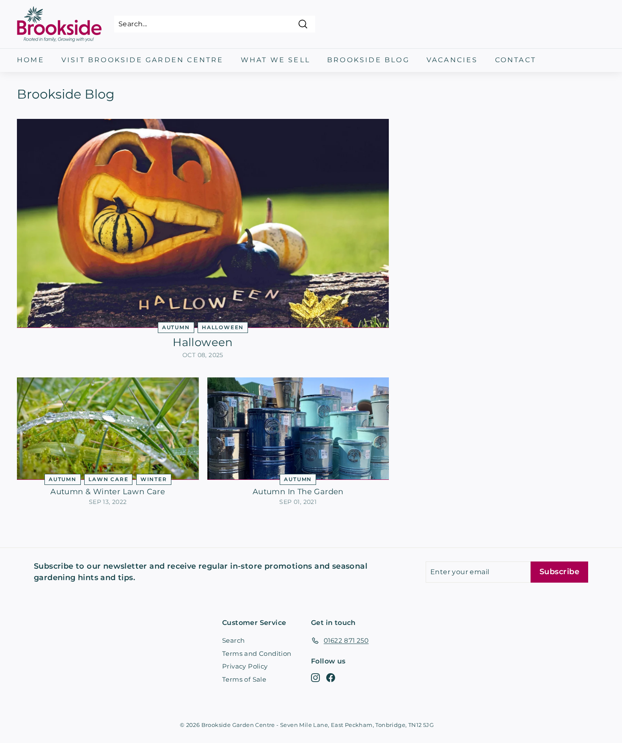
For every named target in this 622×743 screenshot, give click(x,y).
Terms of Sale (244, 679)
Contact (515, 60)
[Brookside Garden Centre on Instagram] (315, 677)
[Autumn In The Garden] (298, 428)
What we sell (275, 60)
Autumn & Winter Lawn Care (107, 491)
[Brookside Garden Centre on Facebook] (330, 677)
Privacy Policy (245, 666)
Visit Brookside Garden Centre (142, 60)
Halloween (223, 327)
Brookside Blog (368, 60)
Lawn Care (108, 479)
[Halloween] (203, 223)
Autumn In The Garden (298, 491)
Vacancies (452, 60)
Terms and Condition (257, 653)
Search (233, 640)
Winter (153, 479)
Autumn (176, 327)
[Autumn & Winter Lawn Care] (108, 428)
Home (30, 60)
